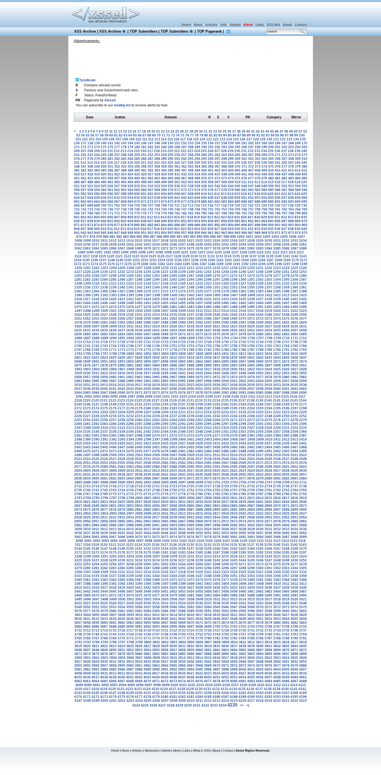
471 (211, 178)
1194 (262, 264)
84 (225, 135)
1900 (294, 365)
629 (97, 198)
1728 (208, 342)
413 (291, 170)
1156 (178, 260)
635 (137, 198)
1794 (78, 354)
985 (139, 237)
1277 (277, 276)
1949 (251, 373)
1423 (139, 299)
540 (204, 186)
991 (179, 237)
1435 (242, 299)
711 (177, 205)
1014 (130, 241)
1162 (228, 260)
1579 (87, 322)
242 (83, 155)
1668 (156, 334)
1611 (130, 326)
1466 (277, 303)
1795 (87, 354)
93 (268, 135)
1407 (234, 295)
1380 (234, 291)
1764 (286, 346)
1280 (303, 276)
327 (184, 163)
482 (284, 178)
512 (251, 182)
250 (137, 155)
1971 (208, 377)
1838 (225, 358)
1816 (268, 354)
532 (150, 186)
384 (97, 170)
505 (204, 182)
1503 (130, 311)
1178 (128, 264)
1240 (190, 272)
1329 (260, 283)
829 (264, 217)
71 (163, 135)
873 (90, 225)
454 (97, 178)
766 (77, 213)
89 (249, 135)
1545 (260, 315)
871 (77, 225)
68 (149, 135)
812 (150, 217)
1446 (104, 303)
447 (284, 174)
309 (298, 159)
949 (130, 233)
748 (191, 209)
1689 (104, 338)
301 (244, 159)
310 (304, 159)
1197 (287, 264)
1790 (277, 350)
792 (251, 213)
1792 (294, 350)
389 (130, 170)
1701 (208, 338)
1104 (210, 252)
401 (211, 170)
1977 (260, 377)
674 (164, 202)
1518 (260, 311)
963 (224, 233)
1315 (139, 283)
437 (217, 174)
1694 (147, 338)
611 (210, 194)
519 (297, 182)
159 (231, 143)
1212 (182, 268)
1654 (268, 330)
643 (191, 198)
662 (83, 202)
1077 (208, 248)
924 (197, 229)
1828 (139, 358)
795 (271, 213)
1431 (208, 299)
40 (248, 131)
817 (184, 217)
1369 (139, 291)
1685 (303, 334)
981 (112, 237)
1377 (208, 291)
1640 (147, 330)
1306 (294, 280)
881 (144, 225)
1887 (182, 365)
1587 (156, 322)
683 (224, 202)
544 (231, 186)
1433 (225, 299)
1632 (78, 330)
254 (164, 155)
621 (277, 194)
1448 (121, 303)
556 (77, 190)
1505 (147, 311)
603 (157, 194)
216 (143, 151)
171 (77, 147)
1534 (164, 315)
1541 (225, 315)
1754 (199, 346)
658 (291, 198)
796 (278, 213)
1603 (294, 322)
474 (231, 178)
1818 (286, 354)
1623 (234, 326)
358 (157, 166)
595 (104, 194)
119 (196, 139)
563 (124, 190)
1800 (130, 354)
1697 (173, 338)
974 (298, 233)
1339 (113, 287)
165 (271, 143)
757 (251, 209)
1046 (173, 244)
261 (211, 155)
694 (298, 202)
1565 (199, 319)
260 (204, 155)
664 (97, 202)
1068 (130, 248)
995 (206, 237)
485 (304, 178)
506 (211, 182)
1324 (216, 283)
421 (110, 174)
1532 (147, 315)
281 (110, 159)
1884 (156, 365)
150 (170, 143)
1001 (249, 237)
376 (278, 166)
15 (130, 131)
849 (164, 221)
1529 (121, 315)
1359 (286, 287)
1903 (87, 369)
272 (284, 155)
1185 (186, 264)
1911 (156, 369)
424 (130, 174)
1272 (234, 276)
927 (217, 229)
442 (251, 174)
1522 (294, 311)
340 (271, 163)
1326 (234, 283)
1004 (275, 237)
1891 (216, 365)
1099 (168, 252)
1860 (182, 361)
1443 (78, 303)
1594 (216, 322)
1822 (87, 358)
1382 (251, 291)
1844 (277, 358)
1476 (130, 307)
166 (278, 143)
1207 (139, 268)
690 (271, 202)
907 (83, 229)
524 (97, 186)
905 (304, 225)
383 (90, 170)
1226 (303, 268)
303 (258, 159)
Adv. (223, 25)
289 (164, 159)
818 (190, 217)
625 (304, 194)
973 (291, 233)
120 (202, 139)
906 (77, 229)
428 (157, 174)
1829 (147, 358)
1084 (268, 248)
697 (83, 205)
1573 (268, 319)
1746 (130, 346)
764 (298, 209)
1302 (260, 280)
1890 (208, 365)
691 (278, 202)
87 (239, 135)
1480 (164, 307)
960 (204, 233)
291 (177, 159)
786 (211, 213)
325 (170, 163)
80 (206, 135)
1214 (199, 268)
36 (229, 131)
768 (90, 213)
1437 (260, 299)
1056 (260, 244)
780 (170, 213)
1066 (113, 248)
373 (258, 166)
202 (284, 147)
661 (77, 202)
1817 (277, 354)
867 (284, 221)
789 (231, 213)
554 (298, 186)
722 (251, 205)
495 (137, 182)
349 (97, 166)
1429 (190, 299)
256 (177, 155)
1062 (78, 248)
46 (277, 131)
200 (271, 147)
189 (197, 147)
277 (83, 159)
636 (144, 198)
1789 (268, 350)
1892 (225, 365)
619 (264, 194)
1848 (78, 361)
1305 (286, 280)
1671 (182, 334)
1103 (201, 252)
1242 (208, 272)
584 (264, 190)
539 (197, 186)
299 (231, 159)
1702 (217, 338)
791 (244, 213)
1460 (225, 303)
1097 (151, 252)
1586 (147, 322)
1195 (270, 264)
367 (217, 166)
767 (83, 213)
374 (264, 166)
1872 (286, 361)
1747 (139, 346)
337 (251, 163)
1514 (225, 311)
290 (170, 159)
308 (291, 159)
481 (278, 178)
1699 (191, 338)
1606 (87, 326)
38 (239, 131)
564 (130, 190)
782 (184, 213)
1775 (147, 350)
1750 (164, 346)
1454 (173, 303)
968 (258, 233)
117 (183, 139)
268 (258, 155)
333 (224, 163)
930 (237, 229)
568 (157, 190)
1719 (130, 342)
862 (251, 221)
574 (197, 190)
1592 (199, 322)
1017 (156, 241)
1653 (260, 330)
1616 (173, 326)
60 (111, 135)
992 (186, 237)
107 (118, 139)
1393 (113, 295)
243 (90, 155)
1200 (78, 268)
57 (97, 135)
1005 (284, 237)
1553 (95, 319)
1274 (251, 276)
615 (237, 194)
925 (204, 229)
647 (217, 198)
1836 (208, 358)
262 (217, 155)
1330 (268, 283)
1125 (152, 256)
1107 (235, 252)
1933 (113, 373)
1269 (208, 276)
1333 (294, 283)
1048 (190, 244)
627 (83, 198)
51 (300, 131)
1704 (234, 338)
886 (177, 225)
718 (224, 205)
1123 (135, 256)
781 (177, 213)
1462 (242, 303)
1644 (182, 330)
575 (204, 190)
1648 (216, 330)
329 (197, 163)
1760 (251, 346)
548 (258, 186)
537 (184, 186)
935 (271, 229)
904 (298, 225)
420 (104, 174)
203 (291, 147)
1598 (251, 322)
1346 (173, 287)
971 (278, 233)
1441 (294, 299)
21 (158, 131)
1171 (303, 260)
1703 (225, 338)
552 (284, 186)
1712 (303, 338)
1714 (87, 342)
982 (119, 237)
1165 (253, 260)
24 (172, 131)
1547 (277, 315)
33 (215, 131)
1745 (121, 346)
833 (291, 217)
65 (135, 135)
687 (251, 202)
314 (97, 163)
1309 (87, 283)
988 (159, 237)
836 (77, 221)
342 (284, 163)
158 (224, 143)
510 (237, 182)
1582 (113, 322)
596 (110, 194)
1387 (294, 291)
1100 (176, 252)
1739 (303, 342)
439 (231, 174)
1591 (190, 322)
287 (150, 159)
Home (186, 25)
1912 (164, 369)
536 (177, 186)
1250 (277, 272)
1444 (87, 303)
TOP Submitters (143, 31)
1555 (113, 319)
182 (150, 147)
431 (177, 174)
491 (110, 182)
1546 (268, 315)
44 (267, 131)
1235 (147, 272)
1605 (78, 326)
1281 (78, 280)
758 (258, 209)
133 (289, 139)
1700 (199, 338)
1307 (303, 280)
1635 (104, 330)
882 (150, 225)
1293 (182, 280)
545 (237, 186)
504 (197, 182)
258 (191, 155)
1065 (104, 248)
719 (230, 205)
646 (211, 198)
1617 (182, 326)
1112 (275, 252)
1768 (87, 350)
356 (144, 166)
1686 (78, 338)
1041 (130, 244)
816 (177, 217)
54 (83, 135)
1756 (216, 346)
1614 (156, 326)
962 (217, 233)
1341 (130, 287)
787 (217, 213)
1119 (102, 256)
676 (177, 202)
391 (144, 170)
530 (137, 186)
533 (157, 186)
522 (83, 186)
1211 (173, 268)
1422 (130, 299)
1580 (95, 322)
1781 (199, 350)
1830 (156, 358)
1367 (121, 291)
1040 (121, 244)
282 (117, 159)
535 (170, 186)
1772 (121, 350)
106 (112, 139)
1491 (260, 307)
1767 (78, 350)
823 (224, 217)
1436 (251, 299)
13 (120, 131)
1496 (303, 307)
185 (170, 147)
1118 (94, 256)
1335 (78, 287)
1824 (104, 358)
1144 (77, 260)
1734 (260, 342)
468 (191, 178)
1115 (300, 252)
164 (264, 143)
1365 (104, 291)
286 (144, 159)
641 (177, 198)
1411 (268, 295)
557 (83, 190)
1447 (113, 303)
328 (190, 163)
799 (298, 213)
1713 (78, 342)
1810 (217, 354)
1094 (125, 252)
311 (76, 163)
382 (83, 170)
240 (304, 151)
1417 (87, 299)
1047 (182, 244)
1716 (104, 342)
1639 (139, 330)
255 (170, 155)
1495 (294, 307)
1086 (286, 248)
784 (197, 213)
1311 (104, 283)
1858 (164, 361)
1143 (303, 256)
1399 (165, 295)
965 (237, 233)
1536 (182, 315)
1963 (139, 377)
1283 (95, 280)
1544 (251, 315)
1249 (268, 272)
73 (173, 135)
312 (83, 163)
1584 (130, 322)
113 (157, 139)
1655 (277, 330)
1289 (147, 280)
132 (283, 139)
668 (124, 202)
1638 (130, 330)
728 (291, 205)
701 (110, 205)
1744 (113, 346)
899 (264, 225)
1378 (216, 291)
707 (150, 205)
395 (170, 170)
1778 (173, 350)
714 (197, 205)
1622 (225, 326)
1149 (119, 260)
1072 (164, 248)
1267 (190, 276)
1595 (225, 322)
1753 (190, 346)
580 (237, 190)
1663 (113, 334)
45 (272, 131)
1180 (144, 264)
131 (276, 139)
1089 (81, 252)
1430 (199, 299)
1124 (144, 256)
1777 (164, 350)
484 (298, 178)
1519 (268, 311)
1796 (96, 354)
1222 (268, 268)
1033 (294, 241)
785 (204, 213)
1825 (113, 358)
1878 (104, 365)
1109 (251, 252)
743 (157, 209)
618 (257, 194)
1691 (122, 338)
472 (217, 178)
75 (182, 135)
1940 (173, 373)
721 (244, 205)
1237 (164, 272)
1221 (260, 268)
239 (297, 151)
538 (191, 186)
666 (110, 202)
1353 (234, 287)
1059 (286, 244)
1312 (113, 283)
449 (298, 174)
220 (170, 151)
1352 (225, 287)
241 (77, 155)
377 (284, 166)
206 (77, 151)
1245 (234, 272)
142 (117, 143)
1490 (251, 307)
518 (291, 182)
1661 (95, 334)
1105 (218, 252)
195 (237, 147)
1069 (139, 248)
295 (204, 159)
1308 (78, 283)
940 (304, 229)
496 (144, 182)
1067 (121, 248)
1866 (234, 361)
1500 (104, 311)
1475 (121, 307)
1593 (208, 322)
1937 (147, 373)
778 (157, 213)
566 (144, 190)
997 (220, 237)
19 (149, 131)
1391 (96, 295)
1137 (253, 256)
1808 (199, 354)
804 (97, 217)
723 (257, 205)
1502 (122, 311)
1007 (301, 237)
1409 (251, 295)
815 (170, 217)
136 (77, 143)
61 (116, 135)
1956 (78, 377)
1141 (286, 256)
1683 (286, 334)
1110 (260, 252)
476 (244, 178)
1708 (269, 338)
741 (144, 209)
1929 (78, 373)
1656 (286, 330)
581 (244, 190)
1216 (216, 268)
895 (237, 225)
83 (220, 135)
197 (251, 147)
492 (117, 182)
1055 (251, 244)
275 (304, 155)
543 (224, 186)
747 (184, 209)
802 (83, 217)
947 (117, 233)
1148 (111, 260)
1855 (139, 361)
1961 (121, 377)
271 (278, 155)
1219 (242, 268)
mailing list (122, 105)
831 (277, 217)
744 (164, 209)
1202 (96, 268)
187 (184, 147)
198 (258, 147)
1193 (253, 264)
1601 (277, 322)
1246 (242, 272)
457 (117, 178)
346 (77, 166)
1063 (87, 248)
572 (184, 190)
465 (170, 178)
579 (231, 190)
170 (304, 143)
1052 (225, 244)
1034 (303, 241)
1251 (286, 272)
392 (150, 170)
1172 (77, 264)
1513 (216, 311)
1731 (234, 342)
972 (284, 233)
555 (304, 186)
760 (271, 209)
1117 (86, 256)
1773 (130, 350)
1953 (286, 373)
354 (130, 166)
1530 (130, 315)
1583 (121, 322)
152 (184, 143)
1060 (294, 244)
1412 (277, 295)
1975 (242, 377)
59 (106, 135)
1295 (199, 280)
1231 (113, 272)
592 (83, 194)
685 (237, 202)
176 (110, 147)
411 (277, 170)
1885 (164, 365)
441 (244, 174)
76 (187, 135)
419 (97, 174)
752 (217, 209)
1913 (173, 369)
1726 (190, 342)
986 (146, 237)
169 (298, 143)
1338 (104, 287)
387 (117, 170)
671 (144, 202)
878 (124, 225)
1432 (216, 299)
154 (197, 143)
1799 (122, 354)
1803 (156, 354)
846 (144, 221)
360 (170, 166)
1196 (278, 264)
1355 (251, 287)
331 (210, 163)
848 (157, 221)
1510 (191, 311)
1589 (173, 322)
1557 (130, 319)
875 (104, 225)
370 (237, 166)
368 (224, 166)
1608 (104, 326)
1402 (191, 295)
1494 (286, 307)
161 (244, 143)
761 (278, 209)
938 (291, 229)
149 (164, 143)
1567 (216, 319)
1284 (104, 280)
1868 (251, 361)
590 (304, 190)
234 (264, 151)
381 (77, 170)
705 (137, 205)
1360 (294, 287)
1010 (96, 241)
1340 (121, 287)
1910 (147, 369)
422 (117, 174)
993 (193, 237)
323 (157, 163)
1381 (242, 291)
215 (137, 151)
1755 (208, 346)
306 (278, 159)
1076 (199, 248)
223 (190, 151)
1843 (268, 358)
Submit (235, 25)
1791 (286, 350)
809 (130, 217)
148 (157, 143)
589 (298, 190)
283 (124, 159)
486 (77, 182)
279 (97, 159)
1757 (225, 346)
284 (130, 159)
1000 (241, 237)
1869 (260, 361)
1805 (173, 354)
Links (259, 25)
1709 (277, 338)
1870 (268, 361)
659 (298, 198)
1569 (234, 319)
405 (237, 170)
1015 (139, 241)
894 (231, 225)
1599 (260, 322)
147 (150, 143)
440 (237, 174)
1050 (208, 244)
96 (282, 135)
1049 (199, 244)
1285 (113, 280)
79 (201, 135)
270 (271, 155)
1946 (225, 373)
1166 (262, 260)
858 (224, 221)
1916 (199, 369)
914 (130, 229)
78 (197, 135)
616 (244, 194)
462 (150, 178)
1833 (182, 358)
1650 (234, 330)
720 (237, 205)
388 (124, 170)
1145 (86, 260)
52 (305, 131)
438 (224, 174)
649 (231, 198)
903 (291, 225)
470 (204, 178)
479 (264, 178)
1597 (242, 322)
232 (251, 151)
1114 (292, 252)
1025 (225, 241)
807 (117, 217)
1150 (128, 260)
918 (157, 229)
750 (204, 209)
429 (164, 174)
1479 (156, 307)
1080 (234, 248)
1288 (139, 280)
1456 (190, 303)
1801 (139, 354)
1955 (303, 373)
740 (137, 209)
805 (104, 217)
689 (264, 202)
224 (197, 151)
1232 (121, 272)
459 (130, 178)
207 (83, 151)
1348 (190, 287)
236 (277, 151)
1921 (242, 369)
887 (184, 225)
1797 (104, 354)
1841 (251, 358)
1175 (103, 264)
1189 (220, 264)
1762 (268, 346)
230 (237, 151)
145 (137, 143)
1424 (147, 299)
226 (210, 151)
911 (110, 229)
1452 (156, 303)
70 (159, 135)
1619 (199, 326)
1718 (121, 342)
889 (197, 225)
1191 (236, 264)
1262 (147, 276)
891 (211, 225)
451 (77, 178)
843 (124, 221)
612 (217, 194)
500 (170, 182)
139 (97, 143)
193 (224, 147)
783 (191, 213)
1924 (268, 369)
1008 (78, 241)
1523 (303, 311)
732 (83, 209)
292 (184, 159)
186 (177, 147)
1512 (208, 311)
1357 (268, 287)
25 (177, 131)
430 (170, 174)
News (198, 25)
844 (130, 221)
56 (92, 135)
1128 (177, 256)
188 (191, 147)
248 (124, 155)
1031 (277, 241)
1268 (199, 276)
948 (124, 233)
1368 (130, 291)
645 (204, 198)
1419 (104, 299)
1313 (121, 283)
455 (104, 178)
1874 (303, 361)
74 (178, 135)
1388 (303, 291)
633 (124, 198)
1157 (186, 260)
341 (277, 163)
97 (287, 135)
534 (164, 186)
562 (117, 190)
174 (97, 147)
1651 (242, 330)
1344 (156, 287)
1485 (208, 307)
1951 (268, 373)
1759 (242, 346)
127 (249, 139)
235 (271, 151)
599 (130, 194)
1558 (139, 319)
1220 (251, 268)
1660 (87, 334)
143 (124, 143)
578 (224, 190)
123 (222, 139)
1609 (113, 326)
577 (217, 190)
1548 (286, 315)
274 (298, 155)
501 (177, 182)
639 (164, 198)
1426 (164, 299)
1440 (286, 299)
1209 (156, 268)
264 (231, 155)
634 (130, 198)
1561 (164, 319)
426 (144, 174)
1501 (113, 311)
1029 (260, 241)
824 (230, 217)
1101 (185, 252)
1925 (277, 369)
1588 (164, 322)
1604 (303, 322)
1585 (139, 322)
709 (164, 205)
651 (244, 198)
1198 (295, 264)
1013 (121, 241)
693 (291, 202)
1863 (208, 361)
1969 (190, 377)
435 (204, 174)
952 (150, 233)
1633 (87, 330)
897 (251, 225)
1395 (130, 295)
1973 (225, 377)
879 (130, 225)
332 (217, 163)
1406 (225, 295)
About (287, 25)
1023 (208, 241)
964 (231, 233)
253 (157, 155)
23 (168, 131)
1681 (268, 334)
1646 (199, 330)
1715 (95, 342)
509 (231, 182)
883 (157, 225)
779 (164, 213)
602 (150, 194)
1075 (190, 248)
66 (140, 135)
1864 (216, 361)
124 (229, 139)
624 (297, 194)
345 (304, 163)
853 (191, 221)
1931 (95, 373)
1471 (87, 307)
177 (117, 147)
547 (251, 186)
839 (97, 221)
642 (184, 198)
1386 (286, 291)
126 (242, 139)
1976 (251, 377)
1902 (78, 369)
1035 (78, 244)
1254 (78, 276)
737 (117, 209)
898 (258, 225)
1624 (242, 326)
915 (137, 229)
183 (157, 147)
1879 (113, 365)
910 (104, 229)
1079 (225, 248)
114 (164, 139)
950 (137, 233)
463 (157, 178)
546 (244, 186)
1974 (234, 377)
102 (85, 139)
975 (304, 233)
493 (124, 182)
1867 (242, 361)
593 (90, 194)
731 (77, 209)
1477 (139, 307)
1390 (87, 295)
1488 (234, 307)
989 (166, 237)
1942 (190, 373)
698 (90, 205)
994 (199, 237)
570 (170, 190)
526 (110, 186)
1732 (242, 342)
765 (304, 209)
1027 (242, 241)
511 (244, 182)
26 (182, 131)
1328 (251, 283)
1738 (294, 342)
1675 (216, 334)
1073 (173, 248)
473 (224, 178)
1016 (147, 241)
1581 (104, 322)
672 (150, 202)
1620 (208, 326)
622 (284, 194)
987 (153, 237)
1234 (139, 272)
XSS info (273, 25)
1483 (190, 307)
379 (298, 166)
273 (291, 155)
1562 (173, 319)
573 (191, 190)
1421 (121, 299)
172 (83, 147)
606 (177, 194)
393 (157, 170)
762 (284, 209)
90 (253, 135)
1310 (96, 283)
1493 (277, 307)
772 (117, 213)
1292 (173, 280)
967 (251, 233)
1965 (156, 377)
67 (144, 135)
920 (170, 229)
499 (164, 182)
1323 (208, 283)
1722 (156, 342)
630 (104, 198)
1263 (156, 276)
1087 (294, 248)
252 (150, 155)
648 (224, 198)
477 (251, 178)
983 (126, 237)
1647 (208, 330)
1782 (208, 350)
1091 (99, 252)
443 (258, 174)
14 (125, 131)
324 (164, 163)
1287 (130, 280)
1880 (121, 365)
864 (264, 221)
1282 (87, 280)
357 (150, 166)
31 (206, 131)
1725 (182, 342)
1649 (225, 330)
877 (117, 225)
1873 (294, 361)
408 (258, 170)
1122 (127, 256)
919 (164, 229)
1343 (147, 287)
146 (144, 143)
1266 (182, 276)
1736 (277, 342)
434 (197, 174)
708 (157, 205)
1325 (225, 283)
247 (117, 155)
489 (97, 182)
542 (217, 186)
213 (123, 151)
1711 (294, 338)
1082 (251, 248)
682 (217, 202)
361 (177, 166)
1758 (234, 346)
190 (204, 147)
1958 (95, 377)
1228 (87, 272)
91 (258, 135)
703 (124, 205)
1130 (194, 256)
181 (144, 147)
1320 (182, 283)
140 (104, 143)
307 (284, 159)
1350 (208, 287)
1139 (269, 256)
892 (217, 225)
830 (271, 217)
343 (291, 163)
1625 (251, 326)
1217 (225, 268)
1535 (173, 315)
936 (277, 229)
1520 (277, 311)
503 (191, 182)
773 (124, 213)
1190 (228, 264)
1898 (277, 365)
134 (296, 139)
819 (197, 217)
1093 (116, 252)
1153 (153, 260)
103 (92, 139)
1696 (165, 338)
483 (291, 178)
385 (104, 170)
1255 (87, 276)
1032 (286, 241)
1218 (234, 268)
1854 (130, 361)
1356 (260, 287)
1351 (216, 287)
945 (104, 233)
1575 (286, 319)
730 (304, 205)
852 (184, 221)
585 (271, 190)
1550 (303, 315)
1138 (261, 256)
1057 (268, 244)
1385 (277, 291)
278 (90, 159)
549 (264, 186)
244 (97, 155)
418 (90, 174)
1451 (147, 303)
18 (144, 131)
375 (271, 166)
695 (304, 202)
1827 (130, 358)
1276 (268, 276)
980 (106, 237)
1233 (130, 272)
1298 (225, 280)
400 (204, 170)
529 (130, 186)
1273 (242, 276)
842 (117, 221)
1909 (139, 369)
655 (271, 198)
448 (291, 174)
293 (191, 159)
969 (264, 233)
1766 (303, 346)
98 (291, 135)
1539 (208, 315)
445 (271, 174)
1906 (113, 369)
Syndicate (87, 80)
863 (258, 221)
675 (170, 202)
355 (137, 166)
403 (224, 170)
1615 (164, 326)
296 (211, 159)
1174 (94, 264)
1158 (195, 260)
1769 (95, 350)
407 (251, 170)
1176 (111, 264)
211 (110, 151)
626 (77, 198)
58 (102, 135)
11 (111, 131)
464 (164, 178)
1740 (78, 346)
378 (291, 166)
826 (244, 217)
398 (191, 170)
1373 (173, 291)
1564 (190, 319)
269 (264, 155)
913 (123, 229)
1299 (234, 280)
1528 (113, 315)
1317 (156, 283)
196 (244, 147)
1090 (90, 252)
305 (271, 159)
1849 (87, 361)
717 (217, 205)
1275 (260, 276)
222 (184, 151)
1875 (78, 365)
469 (197, 178)
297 (217, 159)
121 (209, 139)
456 (110, 178)
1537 (190, 315)
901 (278, 225)
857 (217, 221)
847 (150, 221)
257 (184, 155)
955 (170, 233)
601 (144, 194)
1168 (278, 260)
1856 (147, 361)
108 (125, 139)
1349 (199, 287)
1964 (147, 377)
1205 (122, 268)
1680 (260, 334)
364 (197, 166)
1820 (303, 354)
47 (281, 131)
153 (191, 143)
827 (251, 217)
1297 (216, 280)
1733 (251, 342)
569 (164, 190)
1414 (294, 295)
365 (204, 166)
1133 (219, 256)
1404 (208, 295)
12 (115, 131)
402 (217, 170)
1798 (113, 354)
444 (264, 174)
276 (77, 159)
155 (204, 143)
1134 (228, 256)
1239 (182, 272)
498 (157, 182)
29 (196, 131)
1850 (95, 361)
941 (77, 233)
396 (177, 170)
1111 (267, 252)
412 (284, 170)
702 (117, 205)
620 (271, 194)
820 (204, 217)
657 (284, 198)
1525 (87, 315)
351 (110, 166)
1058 (277, 244)
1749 (156, 346)
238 (291, 151)
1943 (199, 373)
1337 (95, 287)
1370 (147, 291)
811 (143, 217)
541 (211, 186)
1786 (242, 350)
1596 (234, 322)
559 (97, 190)
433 (191, 174)
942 (83, 233)
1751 (173, 346)
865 (271, 221)
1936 (139, 373)
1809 (208, 354)
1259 (121, 276)
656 (278, 198)
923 (190, 229)
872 (83, 225)
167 (284, 143)
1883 (147, 365)
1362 (78, 291)
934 (264, 229)
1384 (268, 291)
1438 (268, 299)
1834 (190, 358)
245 (104, 155)
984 (133, 237)
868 (291, 221)
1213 (190, 268)
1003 (267, 237)
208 (90, 151)
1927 (294, 369)
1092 (107, 252)
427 (150, 174)
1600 (268, 322)
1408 (243, 295)
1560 (156, 319)
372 (251, 166)
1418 (95, 299)
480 (271, 178)
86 (235, 135)
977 (86, 237)
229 (230, 151)
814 (164, 217)
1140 (278, 256)
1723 (164, 342)
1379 (225, 291)
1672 (190, 334)
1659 (78, 334)
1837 (216, 358)
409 (264, 170)
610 (204, 194)
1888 (190, 365)
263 (224, 155)
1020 (182, 241)
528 (124, 186)
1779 (182, 350)
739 (130, 209)
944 (97, 233)
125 (236, 139)
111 (144, 139)
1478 (147, 307)
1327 (242, 283)
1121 (119, 256)
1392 (104, 295)
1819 (294, 354)
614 (230, 194)
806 (110, 217)
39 (243, 131)
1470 (78, 307)
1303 (268, 280)
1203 (104, 268)
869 (298, 221)
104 (98, 139)
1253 (303, 272)
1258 (113, 276)
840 (104, 221)
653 (258, 198)
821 (210, 217)
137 (83, 143)
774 (130, 213)
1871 (277, 361)
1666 (139, 334)
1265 (173, 276)
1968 (182, 377)
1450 (139, 303)
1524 (78, 315)
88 (244, 135)
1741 (87, 346)
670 (137, 202)
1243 (216, 272)
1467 (286, 303)
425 (137, 174)
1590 (182, 322)
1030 (268, 241)
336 (244, 163)
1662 (104, 334)
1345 (164, 287)
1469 (303, 303)
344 (297, 163)
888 (191, 225)
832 (284, 217)
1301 (251, 280)
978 (92, 237)
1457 (199, 303)
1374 (182, 291)
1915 (190, 369)
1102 (193, 252)
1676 (225, 334)
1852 (113, 361)
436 (211, 174)
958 (191, 233)
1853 (121, 361)
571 (177, 190)
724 (264, 205)
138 (90, 143)
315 (103, 163)
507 (217, 182)
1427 (173, 299)
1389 (78, 295)
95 (277, 135)
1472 (95, 307)
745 (170, 209)
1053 (234, 244)
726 (277, 205)
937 (284, 229)
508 (224, 182)
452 (83, 178)
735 (104, 209)
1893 (234, 365)
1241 (199, 272)
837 (83, 221)
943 (90, 233)
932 (251, 229)
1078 (216, 248)
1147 (103, 260)
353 (124, 166)
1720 (139, 342)
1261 (139, 276)
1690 (113, 338)
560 (104, 190)
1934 (121, 373)
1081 (242, 248)
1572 (260, 319)
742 (150, 209)
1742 (95, 346)
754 (231, 209)
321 (143, 163)
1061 (303, 244)
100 (302, 135)
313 (90, 163)
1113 (284, 252)
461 (144, 178)
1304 (277, 280)
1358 (277, 287)
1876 (87, 365)
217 (150, 151)
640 (170, 198)
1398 (156, 295)
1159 (203, 260)
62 (121, 135)
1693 (139, 338)
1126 (161, 256)
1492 (268, 307)
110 (138, 139)
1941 (182, 373)
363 (191, 166)
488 (90, 182)
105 (105, 139)
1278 (286, 276)
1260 (130, 276)
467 (184, 178)
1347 (182, 287)
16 (134, 131)
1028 (251, 241)
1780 (190, 350)
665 (104, 202)
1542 (234, 315)
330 (204, 163)
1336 (87, 287)
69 (154, 135)
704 (130, 205)
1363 (87, 291)
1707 (260, 338)
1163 (236, 260)
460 (137, 178)
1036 (87, 244)
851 (177, 221)
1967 (173, 377)
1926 (286, 369)
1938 (156, 373)
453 (90, 178)
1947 (234, 373)
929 (230, 229)
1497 (78, 311)
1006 (292, 237)
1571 (251, 319)
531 (144, 186)
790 (237, 213)
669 (130, 202)
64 (130, 135)
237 (284, 151)
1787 (251, 350)
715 (204, 205)
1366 (113, 291)
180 (137, 147)
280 (104, 159)
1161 (220, 260)
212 (117, 151)
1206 (130, 268)
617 (251, 194)
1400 (173, 295)
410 (271, 170)
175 (104, 147)
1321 (190, 283)
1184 (178, 264)
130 (269, 139)
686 (244, 202)
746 (177, 209)
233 (257, 151)
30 (201, 131)
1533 (156, 315)
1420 (113, 299)
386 (110, 170)
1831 (164, 358)
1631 (303, 326)
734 (97, 209)
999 (233, 237)
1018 (164, 241)
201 (278, 147)
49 (291, 131)
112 (151, 139)
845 (137, 221)
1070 (147, 248)
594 (97, 194)
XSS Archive (85, 31)
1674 (208, 334)
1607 (96, 326)
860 (237, 221)
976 (79, 237)
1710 (286, 338)
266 (244, 155)
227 (217, 151)
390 (137, 170)
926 (210, 229)
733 (90, 209)
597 (117, 194)
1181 (153, 264)
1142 (294, 256)
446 (278, 174)
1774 (139, 350)
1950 (260, 373)
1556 (121, 319)
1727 (199, 342)
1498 (87, 311)
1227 (78, 272)
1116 (78, 256)
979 (99, 237)
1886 (173, 365)
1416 (78, 299)
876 (110, 225)
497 (150, 182)
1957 (87, 377)
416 (77, 174)
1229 (95, 272)
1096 (142, 252)
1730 (225, 342)
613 (224, 194)
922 (184, 229)
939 (297, 229)
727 (284, 205)
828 (257, 217)
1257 (104, 276)
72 (168, 135)
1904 (96, 369)
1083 (260, 248)
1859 (173, 361)
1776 (156, 350)
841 (110, 221)
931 (244, 229)
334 (230, 163)
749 (197, 209)
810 (137, 217)
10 (106, 131)
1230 (104, 272)
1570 (242, 319)
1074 (182, 248)
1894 (242, 365)
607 (184, 194)
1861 (190, 361)
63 (125, 135)
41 (253, 131)
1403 (199, 295)
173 (90, 147)
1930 (87, 373)
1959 (104, 377)
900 (271, 225)
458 (124, 178)
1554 (104, 319)
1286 (121, 280)
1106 (226, 252)
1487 (225, 307)
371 (244, 166)
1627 (268, 326)
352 (117, 166)
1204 (113, 268)
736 (110, 209)
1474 (113, 307)
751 (211, 209)
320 (137, 163)
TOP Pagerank (209, 31)
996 (213, 237)
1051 (216, 244)
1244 (225, 272)
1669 (164, 334)
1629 (286, 326)
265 (237, 155)
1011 (104, 241)
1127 (169, 256)
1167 (270, 260)
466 (177, 178)
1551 (78, 319)
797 (284, 213)
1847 (303, 358)
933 (257, 229)
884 (164, 225)
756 (244, 209)
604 (164, 194)
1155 (169, 260)
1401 (182, 295)
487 (83, 182)
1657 (294, 330)
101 (78, 139)
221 (177, 151)
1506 (156, 311)
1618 (190, 326)
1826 (121, 358)
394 (164, 170)
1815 (260, 354)
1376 (199, 291)
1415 (303, 295)
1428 (182, 299)
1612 (139, 326)
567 (150, 190)
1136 (244, 256)
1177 (119, 264)
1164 (245, 260)
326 (177, 163)
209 (97, 151)
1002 (258, 237)
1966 (164, 377)
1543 (242, 315)
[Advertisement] (190, 58)
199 (264, 147)
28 (191, 131)
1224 (286, 268)
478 (258, 178)
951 (144, 233)
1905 (104, 369)
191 (211, 147)
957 (184, 233)
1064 (95, 248)
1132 (211, 256)
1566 (208, 319)
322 (150, 163)
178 (124, 147)
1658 (303, 330)
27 (187, 131)
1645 (190, 330)
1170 (295, 260)
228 (224, 151)
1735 (268, 342)
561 (110, 190)
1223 (277, 268)
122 (216, 139)
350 (104, 166)
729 (297, 205)
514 (264, 182)
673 (157, 202)
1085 (277, 248)
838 (90, 221)
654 (264, 198)
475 (237, 178)
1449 (130, 303)
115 (170, 139)
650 (237, 198)
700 (104, 205)
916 (143, 229)
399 (197, 170)
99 (296, 135)
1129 (186, 256)
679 (197, 202)
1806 (182, 354)
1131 (202, 256)
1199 (303, 264)
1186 (195, 264)
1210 (165, 268)
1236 (156, 272)
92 (263, 135)
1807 (191, 354)
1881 (130, 365)
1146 (94, 260)
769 (97, 213)
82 (216, 135)
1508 (173, 311)
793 (258, 213)
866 (278, 221)
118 (189, 139)
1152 (144, 260)
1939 (164, 373)
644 (197, 198)
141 (110, 143)
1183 (169, 264)
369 (231, 166)
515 (271, 182)
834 (297, 217)
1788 (260, 350)
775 (137, 213)
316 (110, 163)
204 (298, 147)
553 (291, 186)
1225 (294, 268)
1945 (216, 373)
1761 (260, 346)
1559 (147, 319)
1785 (234, 350)
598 (124, 194)
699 (97, 205)
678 (191, 202)
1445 (95, 303)
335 (237, 163)
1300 (242, 280)
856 (211, 221)
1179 (136, 264)
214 (130, 151)
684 (231, 202)
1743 (104, 346)
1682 (277, 334)
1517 (251, 311)
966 (244, 233)
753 (224, 209)
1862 (199, 361)
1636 (113, 330)
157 (217, 143)
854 (197, 221)
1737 (286, 342)
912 (117, 229)
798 (291, 213)
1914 (182, 369)
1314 (130, 283)
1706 (251, 338)
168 (291, 143)
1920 (234, 369)
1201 (87, 268)
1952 (277, 373)
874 (97, 225)
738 (124, 209)
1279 (294, 276)
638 (157, 198)
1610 (122, 326)
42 (258, 131)
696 (77, 205)
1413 (286, 295)
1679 (251, 334)
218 (157, 151)
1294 (190, 280)
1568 (225, 319)
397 (184, 170)
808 (124, 217)
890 (204, 225)
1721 (147, 342)
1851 (104, 361)
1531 (139, 315)
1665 (130, 334)
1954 (294, 373)
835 (304, 217)
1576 (294, 319)
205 (304, 147)
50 (296, 131)
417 (83, 174)
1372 (164, 291)
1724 (173, 342)
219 (164, 151)
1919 (225, 369)
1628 (277, 326)
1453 (164, 303)
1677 (234, 334)
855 (204, 221)
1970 (199, 377)
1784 (225, 350)
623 (291, 194)
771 (110, 213)
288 (157, 159)
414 (297, 170)
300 (237, 159)
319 (130, 163)
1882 (139, 365)
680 (204, 202)
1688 (96, 338)
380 (304, 166)
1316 (147, 283)
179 (130, 147)
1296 (208, 280)
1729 (216, 342)
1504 (139, 311)
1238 (173, 272)
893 (224, 225)
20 (153, 131)
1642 (164, 330)
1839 (234, 358)
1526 (95, 315)
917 (150, 229)
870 (304, 221)
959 (197, 233)
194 (231, 147)
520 (304, 182)
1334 (303, 283)
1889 (199, 365)
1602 (286, 322)
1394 (122, 295)
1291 (164, 280)
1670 (173, 334)
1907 (122, 369)
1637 (121, 330)
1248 (260, 272)
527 (117, 186)
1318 (164, 283)
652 (251, 198)
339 (264, 163)
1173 (86, 264)
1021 (190, 241)
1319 (173, 283)
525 (104, 186)
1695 (156, 338)
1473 (104, 307)
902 (284, 225)
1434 (234, 299)
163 (258, 143)
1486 (216, 307)
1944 (208, 373)
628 (90, 198)
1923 (260, 369)
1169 (287, 260)
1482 (182, 307)
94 (272, 135)
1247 (251, 272)
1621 (216, 326)
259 (197, 155)
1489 (242, 307)
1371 (156, 291)
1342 (139, 287)
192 (217, 147)
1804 (165, 354)
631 (110, 198)
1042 (139, 244)
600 (137, 194)
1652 (251, 330)
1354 (242, 287)
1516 (242, 311)
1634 (95, 330)
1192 (245, 264)
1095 (133, 252)
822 (217, 217)
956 (177, 233)
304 (264, 159)
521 (77, 186)
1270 (216, 276)
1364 (95, 291)
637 (150, 198)
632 (117, 198)
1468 (294, 303)
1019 (173, 241)
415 (304, 170)
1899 (286, 365)
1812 (234, 354)
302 (251, 159)
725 (271, 205)
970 (271, 233)
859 (231, 221)
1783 (216, 350)
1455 (182, 303)
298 (224, 159)
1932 (104, 373)
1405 (217, 295)
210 (104, 151)
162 (251, 143)
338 (257, 163)
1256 (95, 276)
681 (211, 202)
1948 (242, 373)
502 (184, 182)
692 (284, 202)
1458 (208, 303)
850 (170, 221)
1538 (199, 315)
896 (244, 225)
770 (104, 213)
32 (210, 131)
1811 (225, 354)
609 (197, 194)
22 (163, 131)
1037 (95, 244)
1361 (303, 287)
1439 (277, 299)
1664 (121, 334)
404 (231, 170)
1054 (242, 244)
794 (264, 213)
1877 (95, 365)
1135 (236, 256)
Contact (301, 25)
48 (286, 131)
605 (170, 194)
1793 (303, 350)
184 (164, 147)
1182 (161, 264)
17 (139, 131)
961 (211, 233)
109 (132, 139)
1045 (164, 244)
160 (237, 143)
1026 (234, 241)
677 (184, 202)
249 (130, 155)
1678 (242, 334)
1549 (294, 315)
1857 (156, 361)
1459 (216, 303)
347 (83, 166)
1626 (260, 326)
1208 (147, 268)
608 (191, 194)
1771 (113, 350)
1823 (95, 358)
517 (284, 182)
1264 (164, 276)
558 (90, 190)
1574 (277, 319)
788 (224, 213)
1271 (225, 276)
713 (190, 205)
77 (192, 135)
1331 (277, 283)
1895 (251, 365)
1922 (251, 369)
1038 (104, 244)
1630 (294, 326)
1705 (243, 338)
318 (123, 163)
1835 (199, 358)
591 (77, 194)
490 (104, 182)
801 (77, 217)
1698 (182, 338)
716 (210, 205)
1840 (242, 358)
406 (244, 170)
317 (117, 163)
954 (164, 233)
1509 (182, 311)
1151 (136, 260)
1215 (208, 268)
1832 (173, 358)
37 (234, 131)
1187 (203, 264)
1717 (113, 342)
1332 (286, 283)
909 (97, 229)
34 (220, 131)
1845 (286, 358)
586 (278, 190)
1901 (303, 365)
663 (90, 202)
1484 (199, 307)
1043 (147, 244)
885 (170, 225)
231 (244, 151)
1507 (165, 311)
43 (262, 131)
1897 (268, 365)
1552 (87, 319)
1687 (87, 338)
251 (144, 155)
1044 (156, 244)
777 (150, 213)
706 (144, 205)
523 (90, 186)
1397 (147, 295)
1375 (190, 291)
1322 (199, 283)
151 (177, 143)
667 (117, 202)
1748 (147, 346)
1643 (173, 330)
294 (197, 159)
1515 (234, 311)
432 (184, 174)
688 (258, 202)
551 (278, 186)
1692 (130, 338)
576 (211, 190)
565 (137, 190)
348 (90, 166)
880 (137, 225)
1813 (242, 354)
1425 (156, 299)
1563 (182, 319)
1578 (78, 322)
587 (284, 190)
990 (173, 237)
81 (211, 135)
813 (157, 217)
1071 (156, 248)
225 (204, 151)
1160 (211, 260)
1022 (199, 241)
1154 (161, 260)
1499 (96, 311)
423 (124, 174)
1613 (147, 326)
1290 (156, 280)
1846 (294, 358)
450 (304, 174)
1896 (260, 365)
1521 (286, 311)
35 (224, 131)
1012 (113, 241)
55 (88, 135)
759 (264, 209)
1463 (251, 303)
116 (176, 139)
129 (263, 139)
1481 (173, 307)
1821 (78, 358)
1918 (216, 369)
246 (110, 155)
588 (291, 190)
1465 (268, 303)
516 (277, 182)
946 (110, 233)
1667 (147, 334)
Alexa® (110, 100)
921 (177, 229)
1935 (130, 373)
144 (130, 143)
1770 (104, 350)
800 (304, 213)
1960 (113, 377)
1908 (130, 369)
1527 (104, 315)
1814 (251, 354)
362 (184, 166)
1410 (260, 295)
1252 (294, 272)
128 (256, 139)
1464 (260, 303)
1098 (159, 252)
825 (237, 217)
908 (90, 229)
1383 (260, 291)
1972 (216, 377)
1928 (303, 369)
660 (304, 198)
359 (164, 166)
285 (137, 159)
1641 (156, 330)
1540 (216, 315)
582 (251, 190)
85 (230, 135)
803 (90, 217)
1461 (234, 303)
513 (257, 182)
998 (226, 237)
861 (244, 221)
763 (291, 209)
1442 (303, 299)
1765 (294, 346)
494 (130, 182)
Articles (211, 25)
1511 (199, 311)
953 (157, 233)
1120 (110, 256)
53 (78, 135)
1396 (139, 295)
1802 (147, 354)
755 (237, 209)
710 (170, 205)
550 (271, 186)
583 (258, 190)
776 (144, 213)
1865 (225, 361)
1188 (211, 264)
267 (251, 155)
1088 (303, 248)
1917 (208, 369)
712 (184, 205)
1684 (294, 334)
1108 (243, 252)
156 (211, 143)
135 (303, 139)
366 (211, 166)
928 (224, 229)
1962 (130, 377)
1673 (199, 334)
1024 (216, 241)
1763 (277, 346)
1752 (182, 346)
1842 (260, 358)
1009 (87, 241)
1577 (303, 319)
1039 (113, 244)
